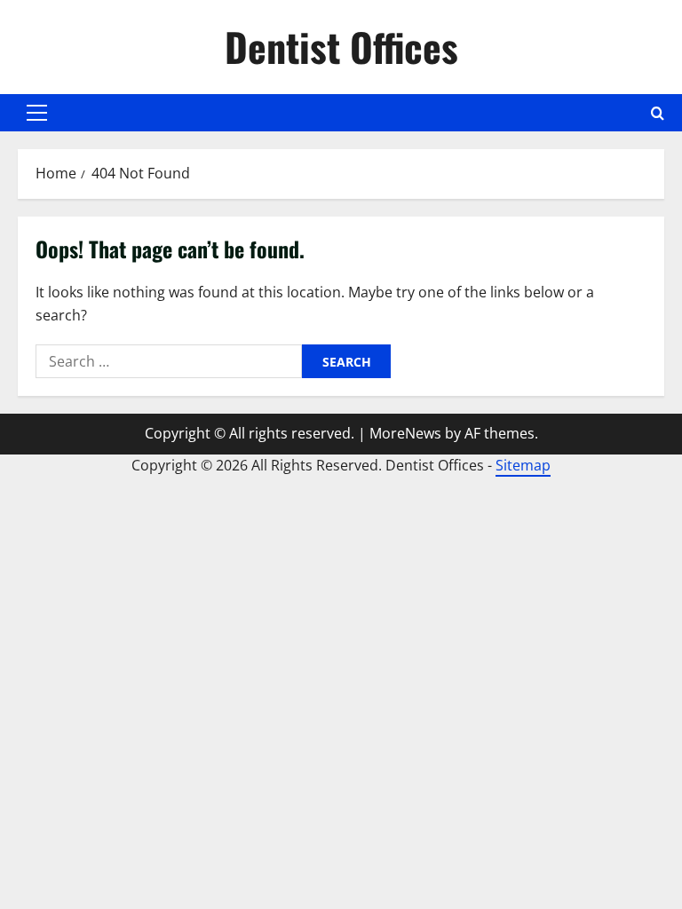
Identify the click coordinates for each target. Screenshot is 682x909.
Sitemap (523, 465)
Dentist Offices (341, 46)
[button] (37, 112)
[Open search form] (657, 113)
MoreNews (405, 433)
